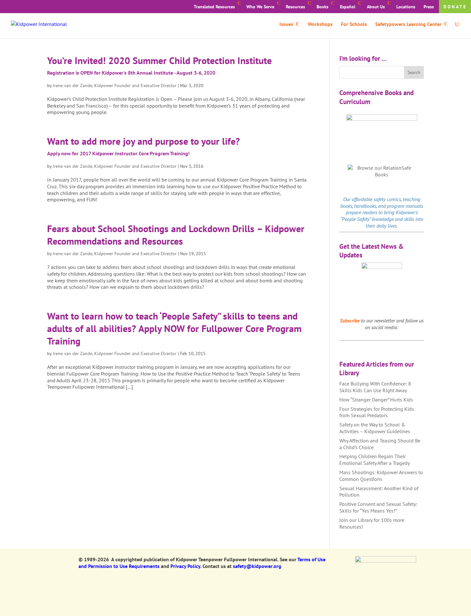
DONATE (455, 7)
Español (347, 7)
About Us (376, 7)
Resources (295, 7)
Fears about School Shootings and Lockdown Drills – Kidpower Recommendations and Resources (175, 234)
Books (322, 7)
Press (429, 7)
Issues (286, 24)
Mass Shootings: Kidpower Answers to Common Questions (381, 475)
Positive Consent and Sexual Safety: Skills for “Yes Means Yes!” (378, 507)
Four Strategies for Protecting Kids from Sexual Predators (376, 412)
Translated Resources (214, 7)
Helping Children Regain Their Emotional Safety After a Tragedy (374, 459)
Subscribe (349, 320)
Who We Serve (260, 7)
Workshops (320, 24)
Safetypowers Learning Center (408, 24)
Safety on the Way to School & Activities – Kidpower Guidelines (374, 427)
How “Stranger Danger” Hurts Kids (376, 399)
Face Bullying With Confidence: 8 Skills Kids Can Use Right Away (375, 386)
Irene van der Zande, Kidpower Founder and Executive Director (115, 85)
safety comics (387, 199)
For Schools (354, 24)
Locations (405, 7)
